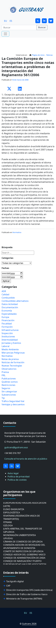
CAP (8, 585)
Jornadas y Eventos (11, 342)
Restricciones (8, 385)
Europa (5, 317)
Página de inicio (38, 55)
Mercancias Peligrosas (13, 352)
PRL (3, 375)
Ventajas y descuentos (13, 404)
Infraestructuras (10, 330)
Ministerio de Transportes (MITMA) (24, 598)
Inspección (7, 333)
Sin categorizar (9, 391)
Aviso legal (13, 473)
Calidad (5, 294)
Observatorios (9, 368)
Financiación (8, 320)
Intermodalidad (10, 339)
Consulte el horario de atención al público (25, 458)
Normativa (17, 232)
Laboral (5, 346)
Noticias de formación (13, 362)
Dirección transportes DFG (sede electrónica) (29, 590)
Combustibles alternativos (15, 300)
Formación (7, 326)
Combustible (8, 297)
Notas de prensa (10, 359)
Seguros (6, 388)
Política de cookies (17, 479)
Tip (3, 397)
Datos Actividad (10, 304)
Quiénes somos (10, 381)
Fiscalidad (7, 323)
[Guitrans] (27, 9)
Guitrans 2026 (29, 623)
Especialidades (9, 313)
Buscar (42, 27)
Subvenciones (9, 394)
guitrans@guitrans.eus (16, 447)
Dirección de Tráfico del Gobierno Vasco (26, 594)
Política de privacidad (18, 476)
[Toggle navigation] (5, 34)
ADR (4, 291)
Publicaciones (9, 378)
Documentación (10, 307)
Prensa (5, 372)
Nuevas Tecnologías (12, 365)
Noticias (49, 55)
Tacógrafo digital (15, 581)
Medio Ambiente (10, 349)
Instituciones (8, 336)
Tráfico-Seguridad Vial (13, 401)
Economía (7, 310)
